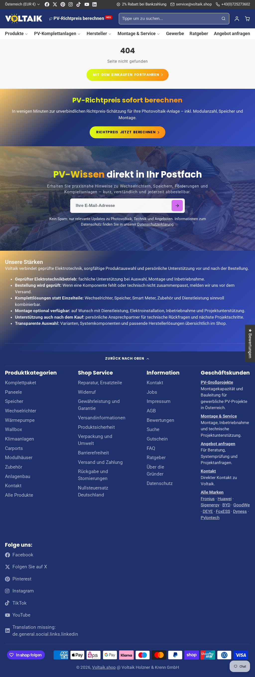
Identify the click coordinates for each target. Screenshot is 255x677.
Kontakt (13, 485)
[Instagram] (70, 4)
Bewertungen (160, 420)
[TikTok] (78, 4)
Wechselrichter (20, 411)
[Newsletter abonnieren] (177, 205)
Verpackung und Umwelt (95, 440)
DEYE (208, 511)
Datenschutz (160, 483)
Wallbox (13, 429)
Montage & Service (137, 33)
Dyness (240, 511)
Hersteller (97, 33)
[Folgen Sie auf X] (55, 4)
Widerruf (87, 392)
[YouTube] (86, 4)
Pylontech (210, 517)
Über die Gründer (155, 470)
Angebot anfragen (232, 33)
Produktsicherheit (96, 427)
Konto (237, 18)
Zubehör (13, 467)
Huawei (225, 498)
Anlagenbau (17, 476)
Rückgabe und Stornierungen (93, 475)
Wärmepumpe (20, 420)
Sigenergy (210, 504)
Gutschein (157, 439)
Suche (153, 429)
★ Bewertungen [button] (250, 343)
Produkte (14, 33)
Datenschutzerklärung (155, 224)
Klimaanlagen (19, 439)
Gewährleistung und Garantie (99, 405)
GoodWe (241, 504)
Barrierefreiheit (93, 453)
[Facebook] (47, 4)
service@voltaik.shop (194, 4)
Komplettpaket (20, 383)
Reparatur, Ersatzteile (100, 383)
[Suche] (223, 18)
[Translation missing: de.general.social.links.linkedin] (94, 4)
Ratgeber (199, 33)
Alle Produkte (19, 495)
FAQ (151, 448)
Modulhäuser (18, 457)
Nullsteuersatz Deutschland (93, 491)
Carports (14, 448)
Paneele (13, 392)
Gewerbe (175, 33)
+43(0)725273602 (235, 4)
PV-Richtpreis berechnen (82, 18)
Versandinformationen (102, 418)
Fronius (208, 498)
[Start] (23, 18)
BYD (226, 504)
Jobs (152, 392)
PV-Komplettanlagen (55, 33)
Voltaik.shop (104, 667)
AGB (151, 411)
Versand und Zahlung (100, 462)
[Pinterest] (63, 4)
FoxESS (223, 511)
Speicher (14, 401)
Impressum (159, 401)
